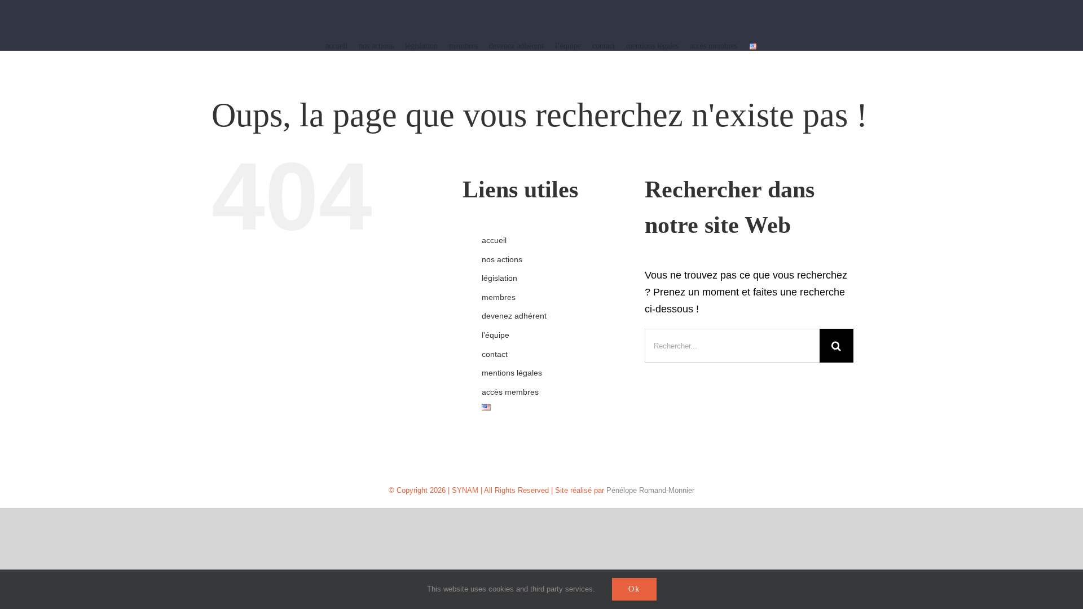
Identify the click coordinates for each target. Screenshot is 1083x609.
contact (495, 354)
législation (499, 278)
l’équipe (495, 334)
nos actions (502, 259)
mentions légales (512, 372)
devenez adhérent (514, 315)
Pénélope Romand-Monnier (650, 490)
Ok (634, 589)
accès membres (510, 391)
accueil (494, 240)
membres (499, 297)
